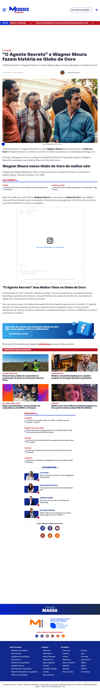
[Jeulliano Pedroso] (31, 513)
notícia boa (44, 344)
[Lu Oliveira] (31, 475)
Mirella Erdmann (74, 72)
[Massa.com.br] (19, 10)
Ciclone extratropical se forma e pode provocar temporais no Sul (48, 23)
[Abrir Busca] (97, 10)
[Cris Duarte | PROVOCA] (31, 488)
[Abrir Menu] (4, 10)
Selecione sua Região (80, 10)
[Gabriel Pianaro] (31, 500)
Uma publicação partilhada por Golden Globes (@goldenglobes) (50, 279)
